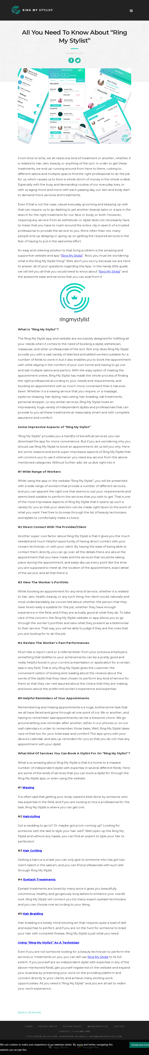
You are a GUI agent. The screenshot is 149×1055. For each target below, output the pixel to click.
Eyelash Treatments (39, 879)
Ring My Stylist (71, 255)
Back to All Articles (29, 1012)
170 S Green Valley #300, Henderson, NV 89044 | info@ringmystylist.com (74, 1036)
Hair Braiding (33, 913)
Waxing (28, 787)
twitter (119, 1026)
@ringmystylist (98, 1026)
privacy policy (48, 1026)
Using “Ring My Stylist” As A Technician (48, 942)
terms (29, 1026)
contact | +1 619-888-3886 (74, 1031)
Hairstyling (31, 816)
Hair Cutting (32, 850)
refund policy (72, 1026)
